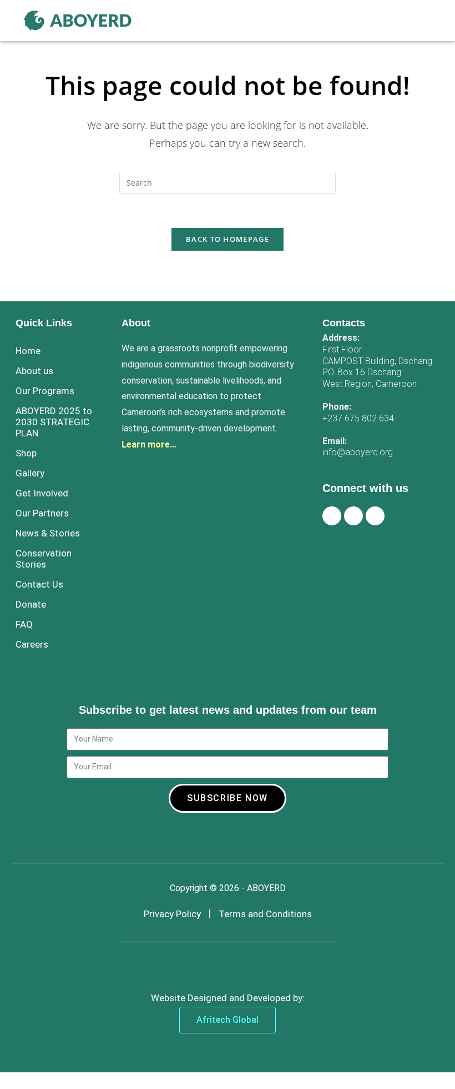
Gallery (30, 473)
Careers (32, 644)
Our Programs (45, 390)
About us (34, 370)
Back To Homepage (227, 239)
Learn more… (149, 444)
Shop (26, 453)
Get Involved (42, 493)
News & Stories (48, 533)
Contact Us (39, 584)
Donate (31, 604)
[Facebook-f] (331, 515)
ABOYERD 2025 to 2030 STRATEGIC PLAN (54, 422)
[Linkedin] (353, 515)
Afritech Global (227, 1020)
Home (28, 350)
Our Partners (42, 513)
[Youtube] (375, 515)
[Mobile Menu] (427, 20)
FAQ (24, 624)
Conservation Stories (44, 559)
